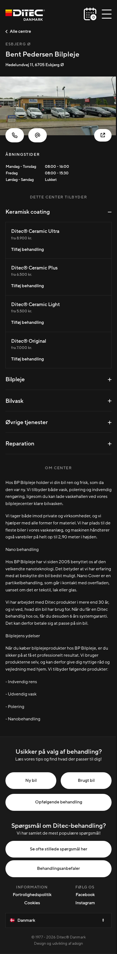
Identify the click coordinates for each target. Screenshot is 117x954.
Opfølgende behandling (58, 802)
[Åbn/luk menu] (107, 14)
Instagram (85, 903)
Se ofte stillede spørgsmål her (58, 849)
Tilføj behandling (27, 249)
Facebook (85, 894)
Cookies (32, 903)
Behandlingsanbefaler (58, 868)
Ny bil (31, 780)
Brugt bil (86, 780)
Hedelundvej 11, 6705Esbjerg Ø (34, 64)
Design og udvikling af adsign (58, 943)
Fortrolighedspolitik (32, 894)
